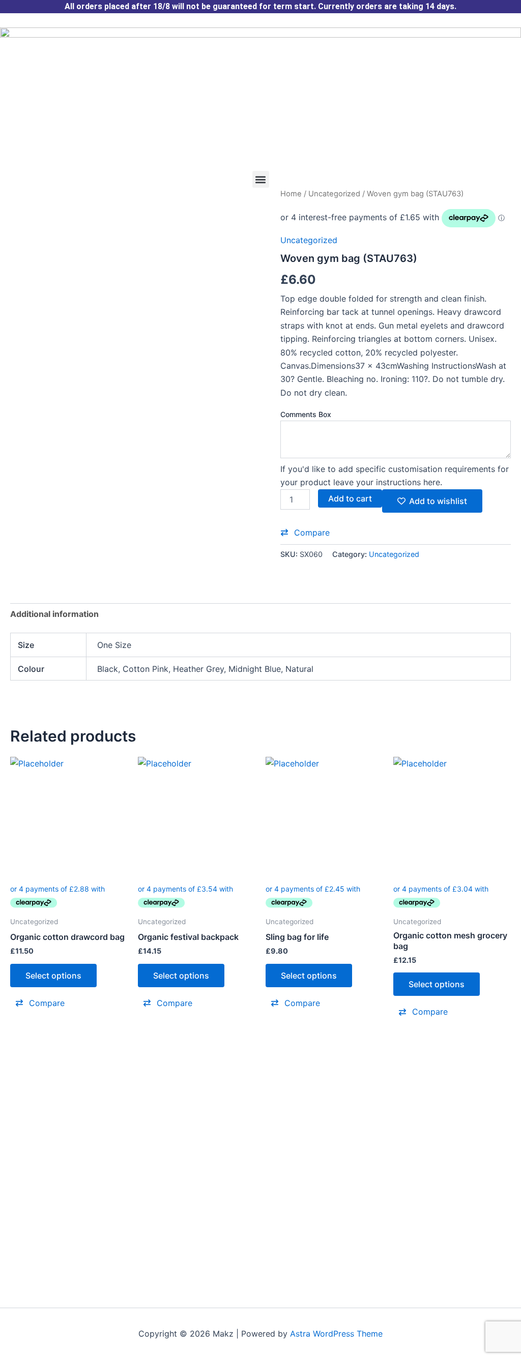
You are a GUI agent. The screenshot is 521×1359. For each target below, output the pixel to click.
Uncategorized (334, 193)
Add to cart (350, 498)
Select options (53, 975)
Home (291, 193)
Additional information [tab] (54, 614)
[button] (260, 179)
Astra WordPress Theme (336, 1333)
